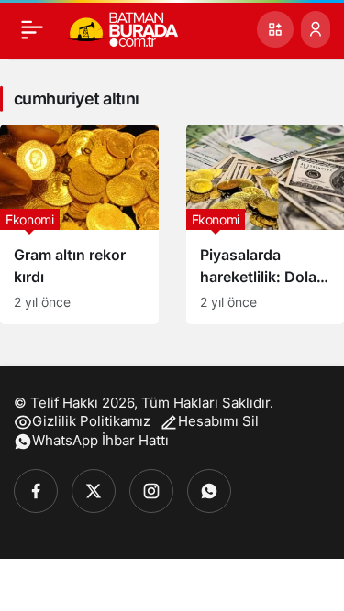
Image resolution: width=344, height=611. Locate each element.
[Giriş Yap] (315, 29)
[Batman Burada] (122, 27)
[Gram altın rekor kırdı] (79, 224)
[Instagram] (151, 491)
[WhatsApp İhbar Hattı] (209, 491)
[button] (275, 29)
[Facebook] (36, 491)
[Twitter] (94, 491)
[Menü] (32, 29)
